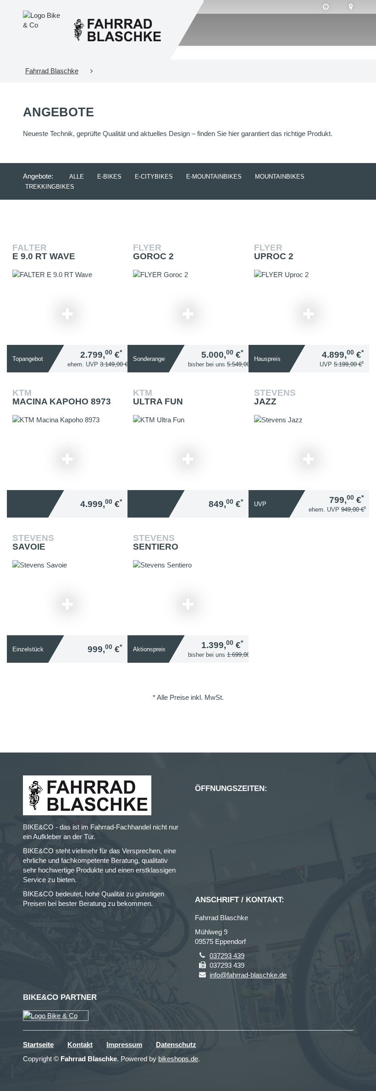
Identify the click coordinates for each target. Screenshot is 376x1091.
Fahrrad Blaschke (51, 71)
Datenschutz (176, 1044)
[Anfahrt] (351, 7)
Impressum (124, 1044)
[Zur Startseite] (117, 29)
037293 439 (227, 956)
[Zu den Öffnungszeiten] (326, 7)
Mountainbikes (279, 176)
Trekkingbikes (49, 186)
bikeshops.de (178, 1059)
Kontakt (80, 1044)
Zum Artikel (190, 445)
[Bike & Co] (55, 1015)
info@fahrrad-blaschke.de (248, 975)
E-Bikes (109, 176)
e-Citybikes (154, 176)
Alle (76, 176)
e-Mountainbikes (214, 176)
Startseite (38, 1044)
